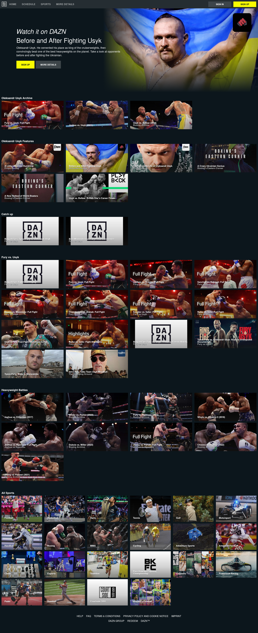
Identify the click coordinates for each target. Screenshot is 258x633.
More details (65, 4)
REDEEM (132, 621)
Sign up (245, 4)
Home (12, 4)
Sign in (220, 4)
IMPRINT (176, 616)
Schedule (28, 4)
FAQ (88, 616)
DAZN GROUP (116, 621)
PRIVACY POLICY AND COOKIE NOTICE (145, 616)
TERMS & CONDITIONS (107, 616)
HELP (80, 616)
